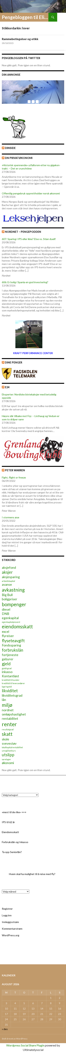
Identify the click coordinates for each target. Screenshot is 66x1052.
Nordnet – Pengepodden (23, 231)
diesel (6, 609)
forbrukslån (12, 650)
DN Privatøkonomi (18, 157)
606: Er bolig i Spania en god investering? (25, 282)
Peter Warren (15, 470)
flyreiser (8, 636)
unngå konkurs (9, 750)
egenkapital (10, 618)
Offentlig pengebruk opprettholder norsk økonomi (31, 193)
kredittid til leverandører (13, 683)
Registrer (7, 908)
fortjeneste (10, 655)
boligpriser (9, 599)
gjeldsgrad (7, 668)
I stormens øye (10, 517)
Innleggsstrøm (10, 922)
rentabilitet (10, 718)
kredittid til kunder (10, 680)
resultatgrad (8, 729)
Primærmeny (61, 17)
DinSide (10, 148)
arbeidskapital (8, 581)
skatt (7, 734)
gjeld (6, 663)
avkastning (13, 590)
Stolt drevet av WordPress (14, 1038)
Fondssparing (11, 645)
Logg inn (7, 915)
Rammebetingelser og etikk (20, 39)
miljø (7, 705)
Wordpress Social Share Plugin (25, 1045)
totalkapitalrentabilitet (12, 747)
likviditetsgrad (12, 695)
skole (5, 739)
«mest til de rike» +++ (14, 812)
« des (5, 1029)
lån (4, 700)
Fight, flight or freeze (14, 477)
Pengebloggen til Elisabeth (25, 17)
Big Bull (7, 595)
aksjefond (9, 567)
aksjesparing (11, 577)
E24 (7, 387)
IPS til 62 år (8, 822)
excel (5, 632)
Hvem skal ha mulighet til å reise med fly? (32, 874)
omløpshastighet (14, 714)
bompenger (14, 604)
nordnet (8, 710)
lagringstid (7, 686)
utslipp (8, 754)
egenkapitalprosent (11, 622)
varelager (6, 759)
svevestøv (9, 743)
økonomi (8, 763)
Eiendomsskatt (10, 832)
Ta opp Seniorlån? (12, 852)
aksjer (7, 572)
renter (9, 724)
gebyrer (7, 659)
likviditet (10, 690)
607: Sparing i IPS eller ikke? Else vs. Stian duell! (29, 239)
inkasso (7, 672)
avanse (7, 584)
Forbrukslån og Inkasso (15, 842)
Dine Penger (13, 362)
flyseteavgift (13, 640)
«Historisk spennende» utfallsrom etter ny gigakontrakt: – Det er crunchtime (31, 167)
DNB (5, 614)
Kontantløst (10, 676)
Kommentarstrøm (12, 928)
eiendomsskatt (17, 626)
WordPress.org (10, 935)
